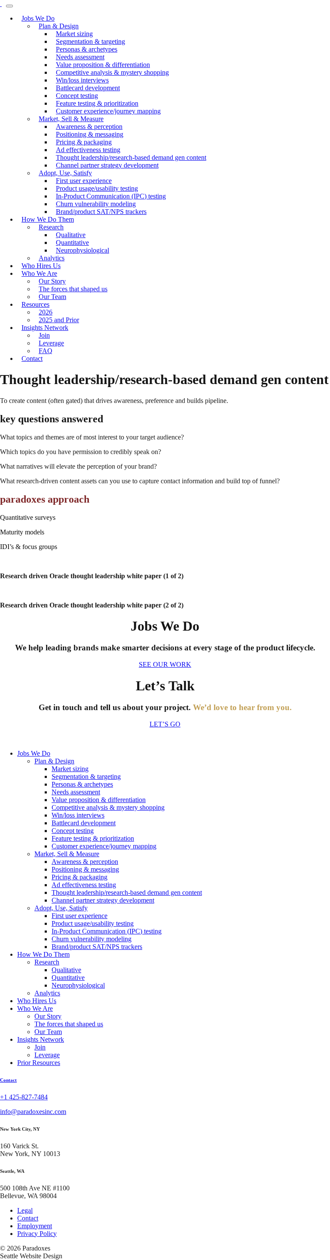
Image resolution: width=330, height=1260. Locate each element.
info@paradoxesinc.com (33, 1111)
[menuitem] (108, 111)
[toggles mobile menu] (9, 6)
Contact (8, 1080)
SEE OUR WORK (165, 664)
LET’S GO (165, 724)
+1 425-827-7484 (24, 1097)
